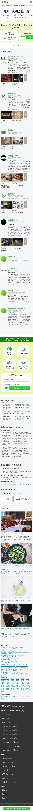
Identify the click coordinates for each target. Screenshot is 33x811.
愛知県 (2, 685)
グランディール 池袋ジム (17, 213)
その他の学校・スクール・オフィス (9, 658)
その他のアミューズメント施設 (19, 673)
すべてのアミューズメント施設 (8, 672)
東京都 (12, 682)
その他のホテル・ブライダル (8, 666)
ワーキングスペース (5, 656)
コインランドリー (16, 248)
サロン (7, 670)
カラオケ (25, 672)
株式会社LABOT (13, 291)
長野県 (17, 683)
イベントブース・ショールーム (8, 655)
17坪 (17, 120)
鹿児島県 (28, 690)
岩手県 (22, 679)
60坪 (2, 248)
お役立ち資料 (5, 778)
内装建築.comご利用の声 (9, 766)
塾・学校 (14, 656)
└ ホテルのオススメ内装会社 (10, 750)
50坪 (7, 146)
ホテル (18, 664)
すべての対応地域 (5, 679)
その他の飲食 (25, 652)
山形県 (7, 680)
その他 (25, 301)
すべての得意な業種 (5, 647)
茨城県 (17, 680)
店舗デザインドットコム (8, 798)
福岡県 (27, 688)
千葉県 (7, 682)
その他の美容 (14, 670)
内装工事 (3, 148)
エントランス (20, 655)
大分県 (17, 690)
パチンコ (19, 672)
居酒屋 (15, 72)
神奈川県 (18, 682)
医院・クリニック (5, 661)
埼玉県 (2, 682)
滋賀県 (12, 685)
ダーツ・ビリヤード (5, 673)
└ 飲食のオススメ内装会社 (9, 738)
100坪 (19, 83)
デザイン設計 (25, 696)
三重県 (7, 685)
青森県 (17, 679)
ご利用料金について (7, 774)
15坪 (7, 120)
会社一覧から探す (7, 714)
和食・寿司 (3, 652)
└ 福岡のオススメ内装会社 (9, 734)
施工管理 (16, 59)
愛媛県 (17, 688)
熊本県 (12, 690)
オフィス (22, 653)
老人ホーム (20, 659)
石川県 (2, 683)
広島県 (28, 686)
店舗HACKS (5, 794)
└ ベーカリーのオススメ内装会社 (11, 746)
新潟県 (23, 682)
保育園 (19, 656)
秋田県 (2, 680)
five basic (14, 122)
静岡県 (27, 683)
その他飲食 (3, 83)
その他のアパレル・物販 (15, 669)
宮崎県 (22, 690)
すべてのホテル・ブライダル (8, 664)
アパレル (29, 301)
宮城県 (27, 679)
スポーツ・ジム (15, 209)
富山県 (28, 682)
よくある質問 (5, 770)
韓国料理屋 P (4, 250)
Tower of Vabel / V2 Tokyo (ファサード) (17, 86)
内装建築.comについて (8, 758)
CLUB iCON (4, 86)
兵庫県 (27, 685)
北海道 (12, 679)
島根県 (18, 686)
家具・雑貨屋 (10, 667)
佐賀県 (2, 690)
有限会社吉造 (12, 93)
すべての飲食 (15, 647)
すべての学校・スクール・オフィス (9, 653)
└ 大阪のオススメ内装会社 (9, 730)
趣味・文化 (23, 667)
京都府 (17, 685)
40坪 (7, 83)
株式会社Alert (12, 220)
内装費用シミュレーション (9, 782)
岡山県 (23, 686)
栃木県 (22, 680)
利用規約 (2, 805)
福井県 (7, 683)
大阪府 (22, 685)
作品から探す (5, 718)
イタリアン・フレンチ (16, 182)
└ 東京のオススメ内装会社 (9, 726)
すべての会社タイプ (5, 696)
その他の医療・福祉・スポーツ (8, 662)
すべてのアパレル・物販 (22, 666)
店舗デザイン (10, 59)
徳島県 (7, 688)
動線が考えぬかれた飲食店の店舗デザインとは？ (12, 533)
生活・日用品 (4, 669)
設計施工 (20, 59)
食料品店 (17, 667)
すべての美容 (25, 669)
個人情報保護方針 (9, 805)
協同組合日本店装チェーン (16, 308)
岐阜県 (22, 683)
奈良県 (2, 686)
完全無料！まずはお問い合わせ (16, 808)
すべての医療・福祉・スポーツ (8, 659)
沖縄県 (2, 691)
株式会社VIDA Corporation (16, 156)
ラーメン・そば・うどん (19, 650)
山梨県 (12, 683)
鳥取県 (13, 686)
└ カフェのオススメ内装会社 (10, 742)
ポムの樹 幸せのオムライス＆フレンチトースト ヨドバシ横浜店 (6, 186)
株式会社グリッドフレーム (16, 56)
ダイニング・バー (21, 72)
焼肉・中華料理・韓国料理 (5, 247)
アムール (3, 212)
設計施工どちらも (16, 696)
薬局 (12, 661)
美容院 (13, 120)
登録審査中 (11, 130)
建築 (13, 246)
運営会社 (4, 790)
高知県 (22, 688)
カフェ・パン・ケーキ (16, 146)
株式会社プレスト (13, 268)
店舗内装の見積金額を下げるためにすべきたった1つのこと (15, 597)
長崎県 (7, 690)
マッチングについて (7, 762)
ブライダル (24, 664)
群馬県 (27, 680)
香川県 (12, 688)
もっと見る (3, 541)
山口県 (2, 688)
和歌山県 (8, 686)
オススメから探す (7, 722)
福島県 (12, 680)
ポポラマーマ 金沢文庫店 (17, 186)
